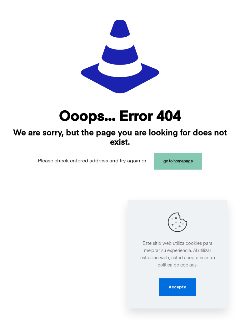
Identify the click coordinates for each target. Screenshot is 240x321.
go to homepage (178, 161)
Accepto (178, 287)
